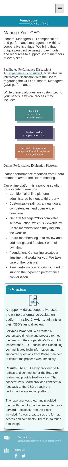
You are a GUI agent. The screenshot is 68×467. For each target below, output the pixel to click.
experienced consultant (25, 73)
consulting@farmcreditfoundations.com (39, 440)
